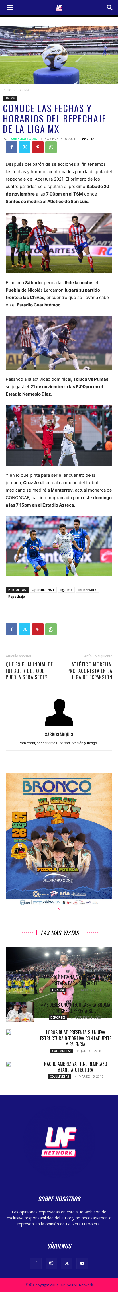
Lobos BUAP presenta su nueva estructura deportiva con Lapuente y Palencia (75, 1038)
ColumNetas (62, 1051)
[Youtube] (82, 1263)
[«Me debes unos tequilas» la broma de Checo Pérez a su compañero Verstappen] (20, 1012)
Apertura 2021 (43, 589)
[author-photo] (59, 726)
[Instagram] (51, 1263)
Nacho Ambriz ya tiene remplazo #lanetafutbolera (75, 1066)
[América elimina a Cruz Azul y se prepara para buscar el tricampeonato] (20, 984)
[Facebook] (11, 147)
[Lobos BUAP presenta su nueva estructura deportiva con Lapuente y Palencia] (8, 1032)
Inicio (7, 89)
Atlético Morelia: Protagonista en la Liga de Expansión (89, 670)
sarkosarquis (24, 138)
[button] (10, 7)
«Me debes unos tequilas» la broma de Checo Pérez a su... (75, 1007)
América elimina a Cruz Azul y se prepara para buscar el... (75, 980)
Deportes (58, 1017)
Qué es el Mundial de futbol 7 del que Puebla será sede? (29, 670)
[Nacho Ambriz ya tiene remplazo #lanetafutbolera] (8, 1064)
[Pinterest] (38, 147)
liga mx (66, 589)
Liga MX (23, 89)
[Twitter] (24, 147)
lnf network (87, 589)
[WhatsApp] (51, 147)
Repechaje (16, 596)
